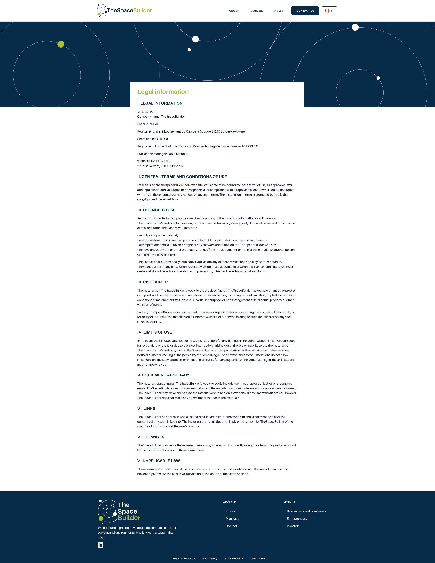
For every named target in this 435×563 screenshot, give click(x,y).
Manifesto (232, 518)
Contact (231, 526)
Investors (293, 526)
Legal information (234, 558)
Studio (230, 511)
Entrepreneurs (297, 518)
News (278, 10)
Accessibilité (258, 558)
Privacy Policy (210, 558)
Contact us (305, 10)
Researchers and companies (306, 511)
